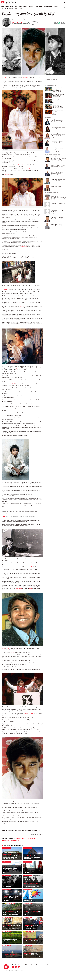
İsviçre (3, 648)
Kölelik (35, 838)
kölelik (28, 168)
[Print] (64, 23)
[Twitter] (16, 967)
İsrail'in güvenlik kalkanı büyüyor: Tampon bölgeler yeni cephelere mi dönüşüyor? (58, 226)
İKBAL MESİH (30, 838)
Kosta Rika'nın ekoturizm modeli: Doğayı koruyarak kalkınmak (10, 913)
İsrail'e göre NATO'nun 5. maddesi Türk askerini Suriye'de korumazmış (32, 955)
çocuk (7, 168)
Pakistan (4, 77)
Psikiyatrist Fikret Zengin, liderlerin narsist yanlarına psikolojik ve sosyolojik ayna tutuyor (11, 898)
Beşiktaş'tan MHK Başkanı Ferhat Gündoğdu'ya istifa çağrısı (58, 101)
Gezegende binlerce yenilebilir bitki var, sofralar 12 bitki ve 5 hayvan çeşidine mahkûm (12, 940)
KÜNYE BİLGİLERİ (28, 964)
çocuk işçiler (22, 306)
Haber (2, 6)
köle (40, 252)
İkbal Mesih (25, 77)
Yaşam (16, 6)
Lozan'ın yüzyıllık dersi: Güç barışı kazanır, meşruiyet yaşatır (32, 885)
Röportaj (11, 8)
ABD (32, 566)
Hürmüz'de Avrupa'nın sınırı (10, 955)
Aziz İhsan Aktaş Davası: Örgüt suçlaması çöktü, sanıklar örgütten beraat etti (58, 106)
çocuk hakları (19, 588)
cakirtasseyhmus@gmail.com (24, 23)
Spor (2, 8)
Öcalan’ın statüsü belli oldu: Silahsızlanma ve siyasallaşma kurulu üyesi (57, 122)
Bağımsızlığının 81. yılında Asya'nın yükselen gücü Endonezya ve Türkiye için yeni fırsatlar (11, 870)
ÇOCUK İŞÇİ (18, 838)
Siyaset (7, 6)
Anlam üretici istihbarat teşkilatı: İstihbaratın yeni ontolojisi (32, 857)
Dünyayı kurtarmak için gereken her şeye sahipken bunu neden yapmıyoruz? (58, 129)
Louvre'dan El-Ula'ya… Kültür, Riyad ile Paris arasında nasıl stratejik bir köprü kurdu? (57, 212)
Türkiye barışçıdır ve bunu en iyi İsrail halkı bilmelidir (31, 871)
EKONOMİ (56, 6)
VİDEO (21, 8)
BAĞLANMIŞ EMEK (5, 840)
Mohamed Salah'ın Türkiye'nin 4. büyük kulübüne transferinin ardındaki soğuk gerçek (58, 150)
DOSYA (16, 8)
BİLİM (20, 6)
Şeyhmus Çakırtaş (17, 22)
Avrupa (28, 566)
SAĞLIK (6, 8)
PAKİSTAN (24, 838)
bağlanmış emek (23, 246)
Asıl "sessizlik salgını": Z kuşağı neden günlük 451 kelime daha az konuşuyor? (58, 136)
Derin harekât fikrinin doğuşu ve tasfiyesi (32, 913)
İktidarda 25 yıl (28, 900)
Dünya (11, 6)
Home (3, 9)
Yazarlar (30, 6)
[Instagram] (19, 967)
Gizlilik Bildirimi (49, 964)
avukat (30, 588)
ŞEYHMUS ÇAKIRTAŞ (15, 840)
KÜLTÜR (24, 6)
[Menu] (64, 2)
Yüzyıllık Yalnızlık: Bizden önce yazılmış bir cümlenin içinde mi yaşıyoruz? (12, 927)
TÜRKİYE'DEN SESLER (38, 6)
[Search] (65, 7)
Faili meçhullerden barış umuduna (11, 886)
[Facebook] (13, 967)
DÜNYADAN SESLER (48, 6)
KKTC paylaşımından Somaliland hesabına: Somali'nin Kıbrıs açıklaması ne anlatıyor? (10, 856)
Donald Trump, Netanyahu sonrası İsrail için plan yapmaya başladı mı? (58, 143)
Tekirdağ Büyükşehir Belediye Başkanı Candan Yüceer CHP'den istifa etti (58, 95)
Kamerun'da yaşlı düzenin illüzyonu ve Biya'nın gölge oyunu (31, 927)
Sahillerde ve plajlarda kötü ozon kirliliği (32, 941)
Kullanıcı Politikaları (39, 964)
